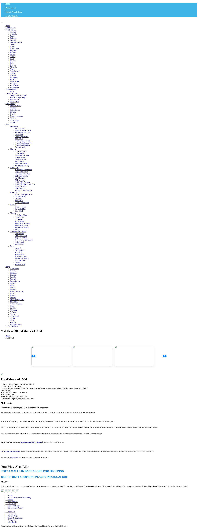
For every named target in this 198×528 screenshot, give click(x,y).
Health (12, 114)
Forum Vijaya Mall (21, 163)
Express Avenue (20, 157)
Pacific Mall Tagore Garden (25, 184)
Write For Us (11, 8)
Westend (18, 248)
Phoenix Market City (22, 133)
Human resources (16, 116)
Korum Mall (19, 234)
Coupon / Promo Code (18, 95)
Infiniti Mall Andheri (22, 223)
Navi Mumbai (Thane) (18, 232)
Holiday (13, 289)
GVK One (18, 199)
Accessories (14, 269)
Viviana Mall (19, 242)
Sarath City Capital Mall (23, 194)
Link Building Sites (17, 300)
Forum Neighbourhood (23, 143)
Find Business (11, 30)
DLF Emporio (20, 188)
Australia (13, 34)
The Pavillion (19, 250)
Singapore (13, 83)
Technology (14, 120)
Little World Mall (21, 236)
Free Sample (14, 100)
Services (13, 118)
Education (13, 108)
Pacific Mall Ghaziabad (23, 170)
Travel (12, 122)
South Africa (14, 86)
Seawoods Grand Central (24, 240)
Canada (13, 40)
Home (8, 4)
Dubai (12, 46)
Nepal (12, 69)
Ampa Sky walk (20, 151)
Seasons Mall (19, 254)
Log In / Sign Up (12, 16)
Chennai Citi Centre (22, 155)
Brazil (12, 36)
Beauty (12, 271)
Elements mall (20, 147)
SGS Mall (18, 252)
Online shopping (16, 304)
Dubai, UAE (14, 48)
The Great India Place (22, 174)
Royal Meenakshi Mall (23, 130)
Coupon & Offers (12, 93)
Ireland (12, 61)
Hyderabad (14, 192)
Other (12, 306)
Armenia (13, 32)
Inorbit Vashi (19, 244)
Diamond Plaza (20, 207)
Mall (7, 124)
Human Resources (16, 291)
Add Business (11, 28)
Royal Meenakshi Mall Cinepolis (31, 442)
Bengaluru (14, 126)
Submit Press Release (14, 12)
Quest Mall (19, 211)
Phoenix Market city (22, 166)
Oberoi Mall (19, 219)
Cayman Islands (16, 42)
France (12, 55)
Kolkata (13, 205)
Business (13, 275)
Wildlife (13, 322)
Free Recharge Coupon (18, 97)
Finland (13, 53)
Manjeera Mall (20, 197)
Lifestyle (13, 298)
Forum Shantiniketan (22, 141)
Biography (14, 273)
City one (18, 263)
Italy (11, 63)
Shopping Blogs (16, 324)
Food (12, 285)
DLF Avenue (19, 180)
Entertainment (15, 110)
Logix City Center (21, 172)
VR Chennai (19, 161)
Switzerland (14, 88)
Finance (13, 112)
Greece (12, 57)
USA (12, 320)
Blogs (8, 267)
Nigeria (12, 73)
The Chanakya (20, 178)
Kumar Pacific (20, 260)
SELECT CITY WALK (23, 190)
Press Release (10, 104)
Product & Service (12, 326)
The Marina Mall (21, 159)
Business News (15, 106)
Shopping (13, 310)
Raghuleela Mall (21, 238)
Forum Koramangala (22, 145)
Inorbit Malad (20, 221)
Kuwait (12, 65)
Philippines (14, 77)
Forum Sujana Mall (22, 203)
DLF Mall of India (21, 176)
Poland (12, 79)
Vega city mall (20, 128)
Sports (12, 314)
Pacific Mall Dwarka (22, 182)
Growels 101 (19, 217)
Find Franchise (11, 89)
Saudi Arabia (14, 81)
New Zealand (15, 71)
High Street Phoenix (22, 215)
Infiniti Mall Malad (21, 225)
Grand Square (20, 153)
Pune (12, 246)
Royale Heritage (20, 256)
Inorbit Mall (19, 139)
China (12, 44)
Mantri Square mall (22, 137)
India (12, 59)
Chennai (13, 149)
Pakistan (13, 75)
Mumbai (13, 213)
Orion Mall (19, 135)
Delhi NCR (14, 168)
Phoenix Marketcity (22, 227)
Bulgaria (13, 38)
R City (17, 230)
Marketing (14, 302)
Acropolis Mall (20, 209)
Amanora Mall (20, 265)
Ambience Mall (20, 186)
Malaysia (13, 67)
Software (13, 312)
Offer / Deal (14, 102)
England (13, 50)
